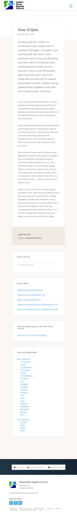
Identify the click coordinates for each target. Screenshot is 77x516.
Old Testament (23, 420)
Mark (22, 401)
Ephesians (24, 387)
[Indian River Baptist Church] (14, 6)
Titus (22, 415)
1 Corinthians (25, 362)
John (22, 395)
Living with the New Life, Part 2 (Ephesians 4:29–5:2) (37, 304)
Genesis (23, 422)
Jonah (22, 425)
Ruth (22, 431)
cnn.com (22, 146)
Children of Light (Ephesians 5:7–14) (31, 295)
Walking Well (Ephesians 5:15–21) (30, 290)
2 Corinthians (25, 370)
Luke (22, 398)
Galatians (24, 390)
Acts (22, 381)
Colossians (24, 384)
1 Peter (23, 365)
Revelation (24, 409)
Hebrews (23, 392)
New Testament (23, 359)
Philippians (24, 406)
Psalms (23, 428)
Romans (23, 412)
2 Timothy (24, 379)
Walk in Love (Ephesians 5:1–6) (29, 300)
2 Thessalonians (26, 376)
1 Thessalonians (26, 367)
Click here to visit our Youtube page (31, 335)
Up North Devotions (33, 238)
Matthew (24, 404)
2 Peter (23, 373)
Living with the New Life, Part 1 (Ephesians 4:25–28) (37, 309)
